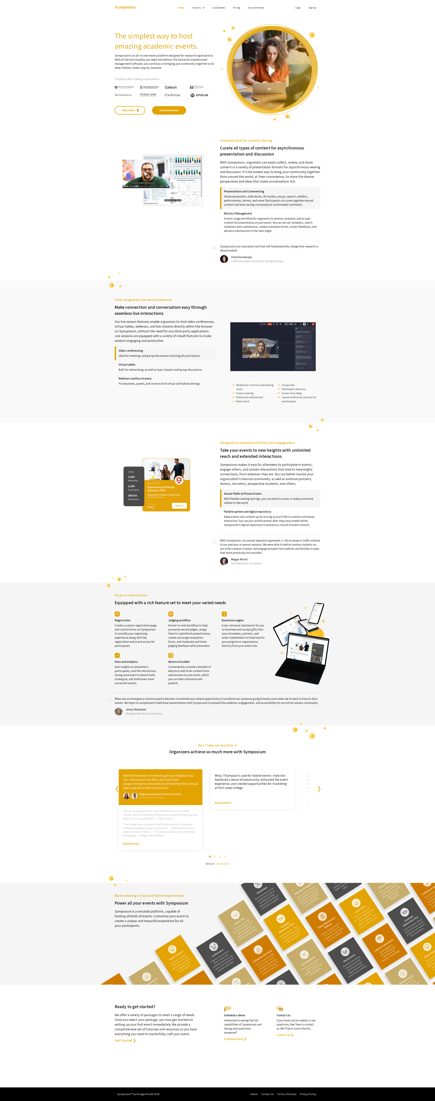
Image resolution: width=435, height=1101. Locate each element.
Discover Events (256, 7)
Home (181, 7)
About (254, 1094)
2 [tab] (215, 856)
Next (318, 787)
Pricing (236, 7)
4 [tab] (225, 856)
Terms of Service (287, 1094)
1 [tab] (210, 856)
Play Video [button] (128, 110)
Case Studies (218, 7)
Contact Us (267, 1094)
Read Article (130, 843)
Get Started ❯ (125, 1040)
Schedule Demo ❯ (235, 1039)
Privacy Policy (308, 1094)
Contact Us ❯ (285, 1035)
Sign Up (312, 7)
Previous (116, 787)
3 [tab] (220, 856)
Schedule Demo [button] (169, 110)
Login (298, 7)
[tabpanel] (160, 811)
